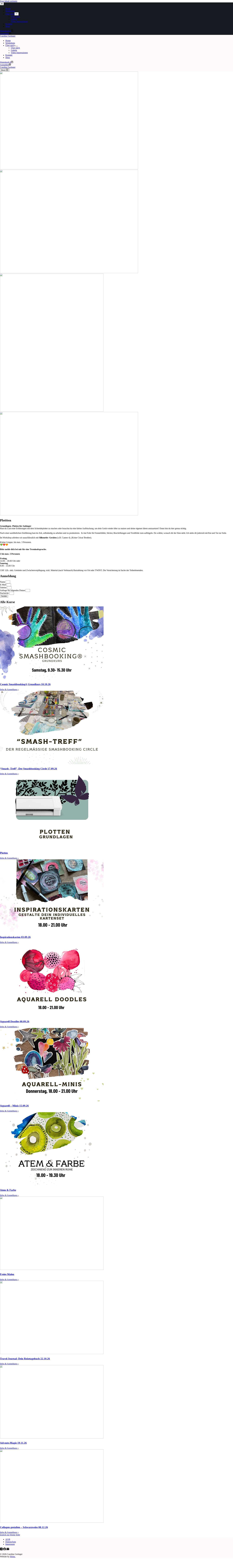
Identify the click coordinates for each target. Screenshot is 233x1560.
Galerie (14, 50)
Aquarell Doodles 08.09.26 (14, 1021)
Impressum (10, 1544)
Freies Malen (7, 1274)
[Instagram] (1, 1549)
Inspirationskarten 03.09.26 (15, 937)
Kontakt (8, 55)
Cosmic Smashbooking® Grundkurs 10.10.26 (25, 684)
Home (8, 40)
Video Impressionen (19, 53)
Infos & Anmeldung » (9, 689)
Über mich (9, 45)
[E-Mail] (7, 1549)
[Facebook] (4, 1549)
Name (3, 582)
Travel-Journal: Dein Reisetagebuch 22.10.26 (25, 1358)
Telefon (3, 587)
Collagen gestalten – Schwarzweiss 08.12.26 (24, 1527)
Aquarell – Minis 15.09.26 (14, 1105)
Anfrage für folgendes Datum (13, 590)
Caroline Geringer (7, 36)
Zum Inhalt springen (8, 1)
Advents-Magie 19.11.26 (13, 1442)
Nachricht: (4, 593)
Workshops (10, 43)
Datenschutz (10, 1542)
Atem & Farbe (8, 1190)
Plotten (4, 852)
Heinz (13, 1556)
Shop (7, 57)
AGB (7, 1539)
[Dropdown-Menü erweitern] (17, 46)
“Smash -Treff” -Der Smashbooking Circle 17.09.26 (28, 768)
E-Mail (3, 585)
